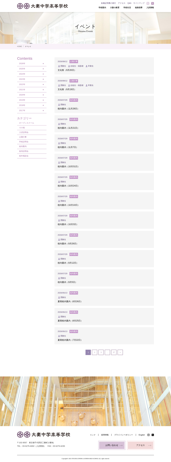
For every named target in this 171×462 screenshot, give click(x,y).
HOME (19, 46)
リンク (93, 435)
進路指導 (138, 7)
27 (114, 352)
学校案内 (102, 7)
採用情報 (105, 435)
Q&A (129, 3)
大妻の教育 (114, 7)
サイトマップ (139, 3)
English (142, 435)
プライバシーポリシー (123, 435)
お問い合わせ (111, 445)
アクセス (121, 3)
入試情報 (150, 7)
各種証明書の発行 (108, 3)
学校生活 (127, 7)
